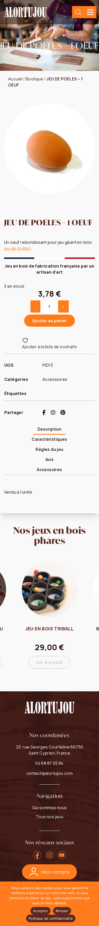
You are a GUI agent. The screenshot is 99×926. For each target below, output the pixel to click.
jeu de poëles (17, 248)
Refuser (62, 911)
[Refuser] (92, 903)
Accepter (40, 911)
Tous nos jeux (49, 817)
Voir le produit (49, 662)
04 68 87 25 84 (49, 763)
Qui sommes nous (49, 807)
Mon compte (55, 872)
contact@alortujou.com (49, 773)
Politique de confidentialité (51, 918)
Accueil (15, 79)
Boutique (34, 79)
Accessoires (54, 379)
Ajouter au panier (49, 320)
